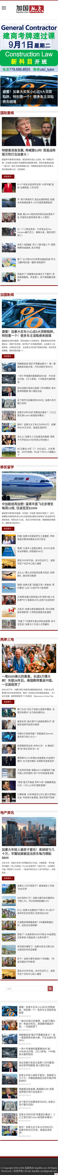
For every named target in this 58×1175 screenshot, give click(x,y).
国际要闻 (7, 113)
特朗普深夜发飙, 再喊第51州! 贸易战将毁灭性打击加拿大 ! (36, 1090)
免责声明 (18, 1171)
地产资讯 (7, 813)
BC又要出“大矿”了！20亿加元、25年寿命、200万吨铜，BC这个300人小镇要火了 (36, 452)
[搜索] (50, 988)
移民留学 (7, 467)
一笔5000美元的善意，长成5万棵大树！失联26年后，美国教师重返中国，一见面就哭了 (28, 680)
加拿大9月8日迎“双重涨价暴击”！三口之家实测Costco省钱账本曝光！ (37, 1116)
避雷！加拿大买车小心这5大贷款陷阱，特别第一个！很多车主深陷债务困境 (28, 97)
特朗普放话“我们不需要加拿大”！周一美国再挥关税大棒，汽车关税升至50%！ (37, 1037)
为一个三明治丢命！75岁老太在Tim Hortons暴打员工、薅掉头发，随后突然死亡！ (36, 232)
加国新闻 (7, 295)
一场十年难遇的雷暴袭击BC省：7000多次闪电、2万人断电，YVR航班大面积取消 (36, 379)
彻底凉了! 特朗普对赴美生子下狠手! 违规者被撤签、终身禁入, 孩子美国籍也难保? (36, 277)
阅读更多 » (8, 177)
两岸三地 (7, 639)
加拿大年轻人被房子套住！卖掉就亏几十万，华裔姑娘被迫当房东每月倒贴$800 (28, 854)
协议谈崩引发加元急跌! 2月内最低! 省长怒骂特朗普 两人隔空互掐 (36, 1064)
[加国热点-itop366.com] (29, 8)
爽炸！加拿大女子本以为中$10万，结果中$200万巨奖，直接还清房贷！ (37, 1130)
